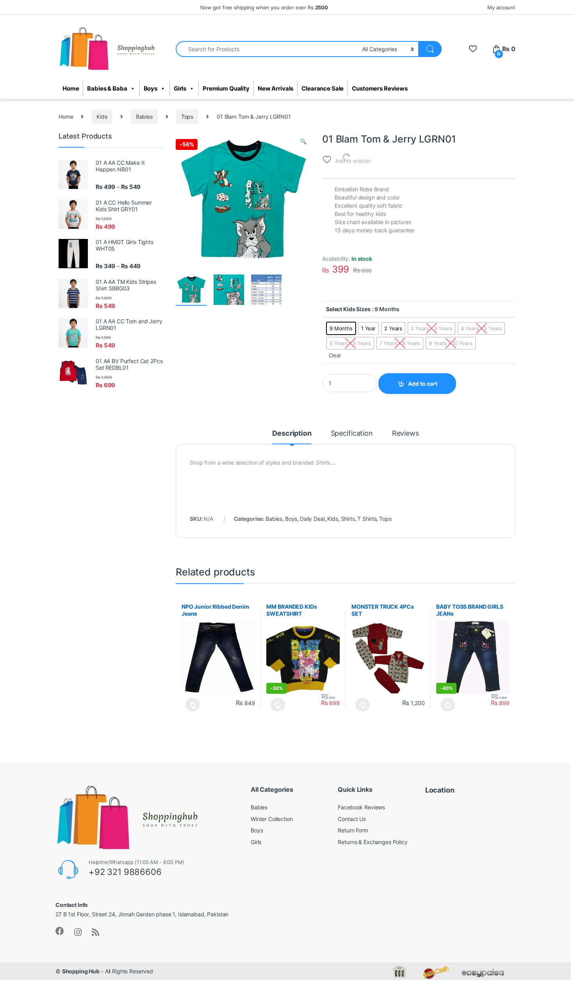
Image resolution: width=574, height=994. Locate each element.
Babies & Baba (107, 88)
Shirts (348, 518)
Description (291, 433)
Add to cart (422, 383)
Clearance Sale (322, 88)
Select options (191, 704)
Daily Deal (312, 518)
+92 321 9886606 (125, 872)
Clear (335, 355)
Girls (180, 88)
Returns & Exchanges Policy (372, 842)
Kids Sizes (357, 309)
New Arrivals (275, 88)
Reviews (405, 433)
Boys (150, 88)
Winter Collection (272, 819)
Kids (101, 116)
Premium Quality (226, 88)
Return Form (353, 830)
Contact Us (352, 819)
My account (501, 7)
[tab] (291, 437)
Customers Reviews (380, 88)
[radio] (341, 328)
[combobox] (267, 49)
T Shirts (366, 518)
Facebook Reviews (361, 807)
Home (70, 88)
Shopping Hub (81, 971)
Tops (187, 116)
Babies (144, 116)
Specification (352, 433)
